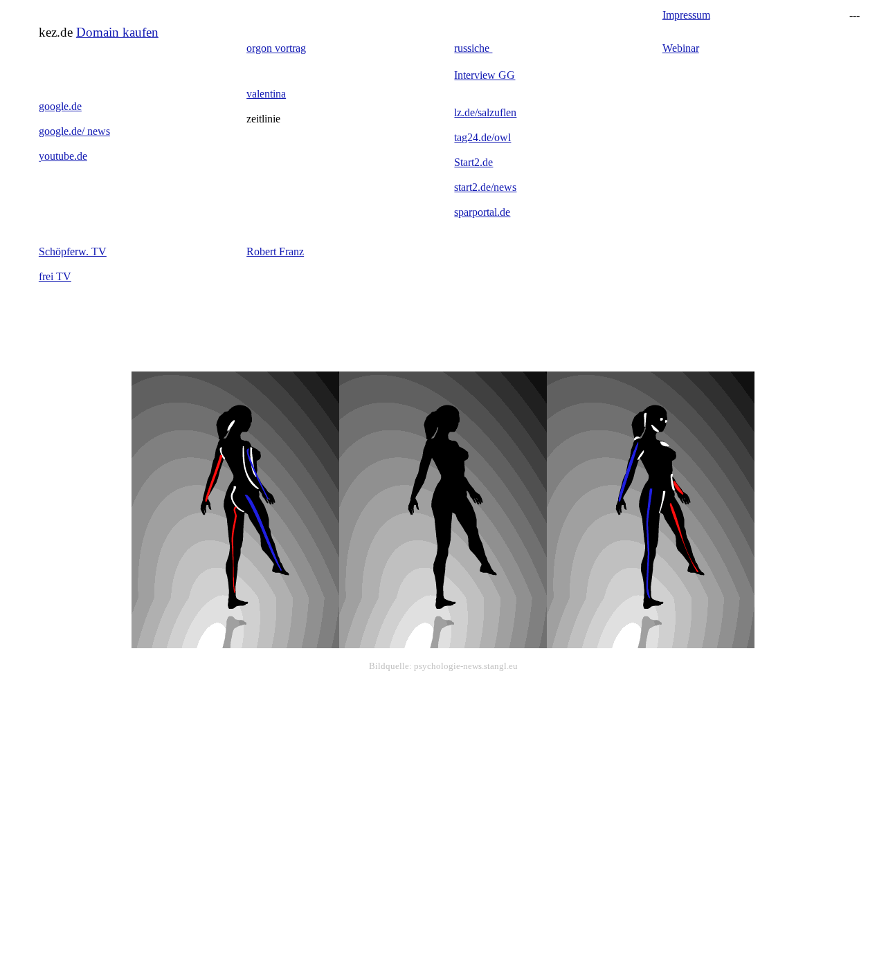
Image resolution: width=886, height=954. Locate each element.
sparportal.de (482, 212)
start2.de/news (485, 187)
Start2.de (473, 162)
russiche (473, 48)
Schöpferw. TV (73, 251)
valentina (266, 94)
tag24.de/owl (482, 137)
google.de (60, 106)
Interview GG (484, 75)
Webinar (680, 48)
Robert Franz (275, 251)
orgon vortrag (276, 48)
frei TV (55, 276)
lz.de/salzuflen (485, 112)
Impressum (686, 15)
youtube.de (63, 156)
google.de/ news (74, 131)
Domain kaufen (117, 32)
